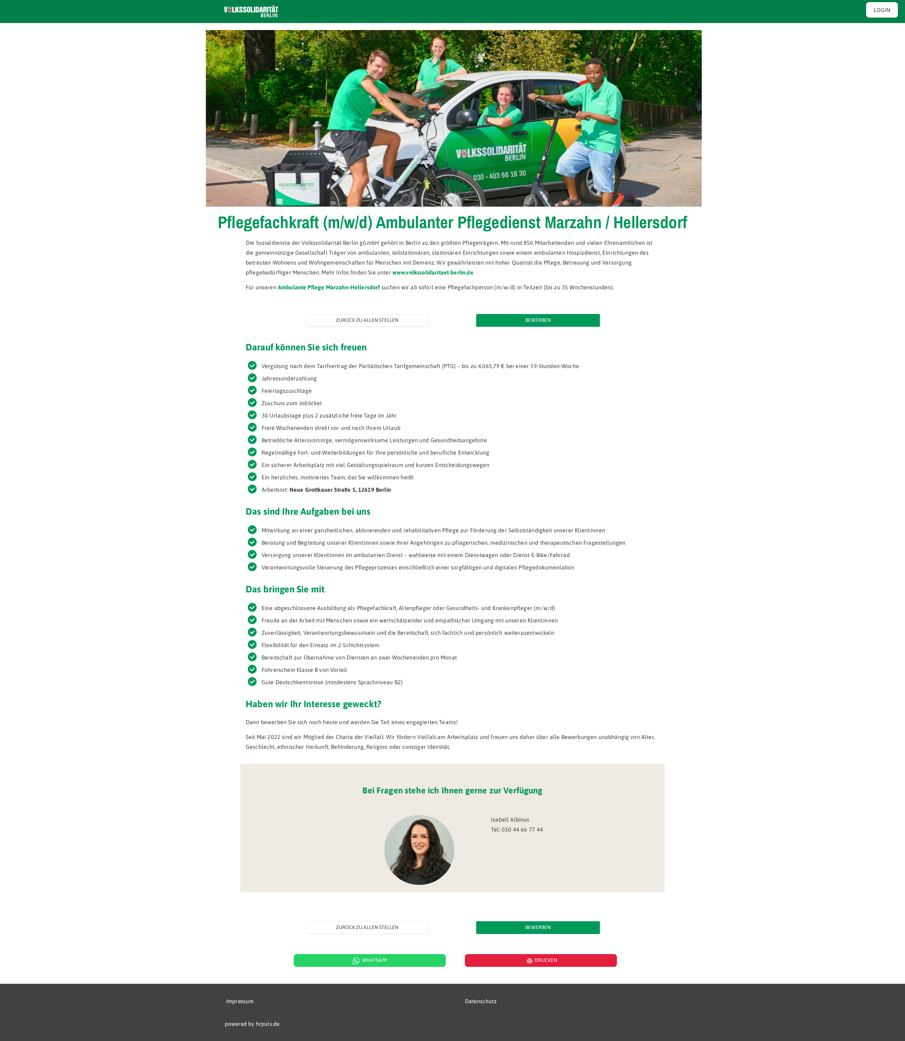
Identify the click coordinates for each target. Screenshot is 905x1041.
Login (882, 10)
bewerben (538, 320)
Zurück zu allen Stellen (367, 320)
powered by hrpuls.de (252, 1024)
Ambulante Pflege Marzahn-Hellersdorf (329, 287)
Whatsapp (374, 960)
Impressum (239, 1001)
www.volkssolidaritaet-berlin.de (432, 272)
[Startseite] (251, 12)
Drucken (541, 960)
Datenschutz (481, 1001)
